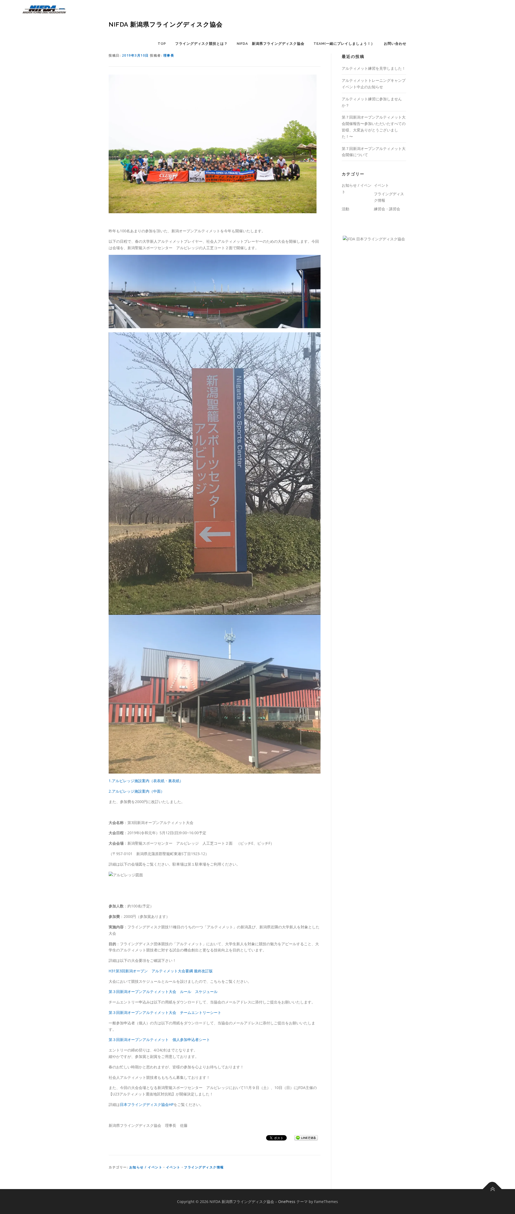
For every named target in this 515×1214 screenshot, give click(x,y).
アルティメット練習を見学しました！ (374, 68)
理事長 (168, 55)
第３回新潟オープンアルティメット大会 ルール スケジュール (163, 991)
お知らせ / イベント (146, 1167)
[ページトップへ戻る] (492, 1188)
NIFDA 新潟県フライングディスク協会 (166, 24)
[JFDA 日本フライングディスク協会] (374, 238)
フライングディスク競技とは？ (201, 44)
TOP (162, 44)
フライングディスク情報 (204, 1167)
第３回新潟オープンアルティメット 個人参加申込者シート (159, 1039)
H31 (112, 970)
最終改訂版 (203, 970)
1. (110, 780)
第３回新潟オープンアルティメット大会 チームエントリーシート (165, 1012)
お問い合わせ (395, 44)
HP (171, 1104)
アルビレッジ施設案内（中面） (138, 791)
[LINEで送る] (306, 1137)
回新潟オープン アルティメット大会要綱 (157, 970)
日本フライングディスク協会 (144, 1104)
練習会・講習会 (387, 208)
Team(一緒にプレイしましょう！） (344, 44)
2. (110, 791)
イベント (173, 1167)
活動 (345, 208)
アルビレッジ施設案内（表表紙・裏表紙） (147, 780)
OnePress (286, 1201)
